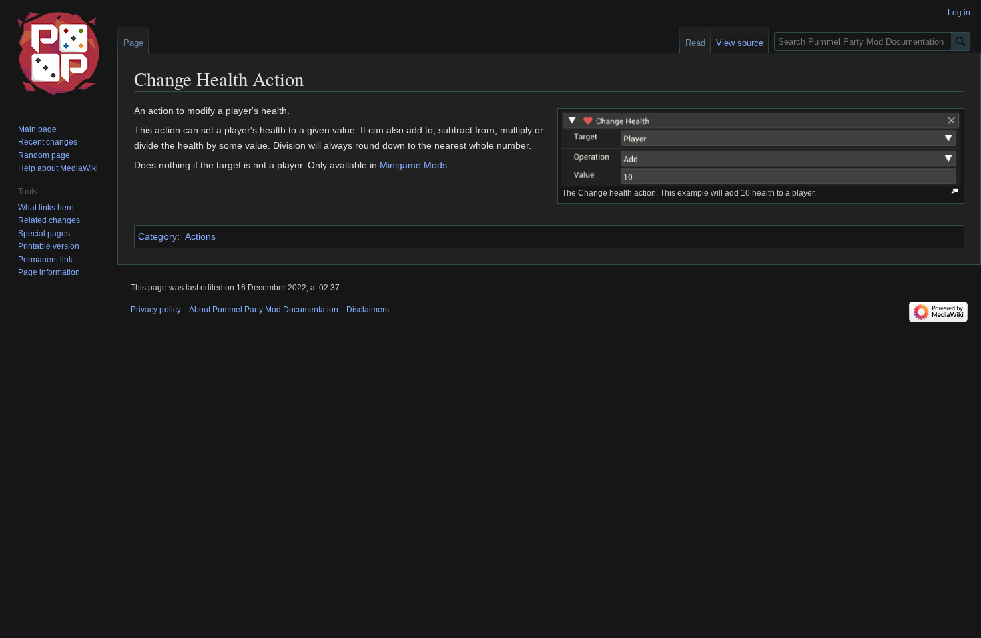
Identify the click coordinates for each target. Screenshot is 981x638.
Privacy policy (156, 309)
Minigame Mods (413, 165)
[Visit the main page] (58, 53)
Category (157, 236)
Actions (200, 236)
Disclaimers (367, 309)
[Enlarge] (955, 191)
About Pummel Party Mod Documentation (263, 309)
